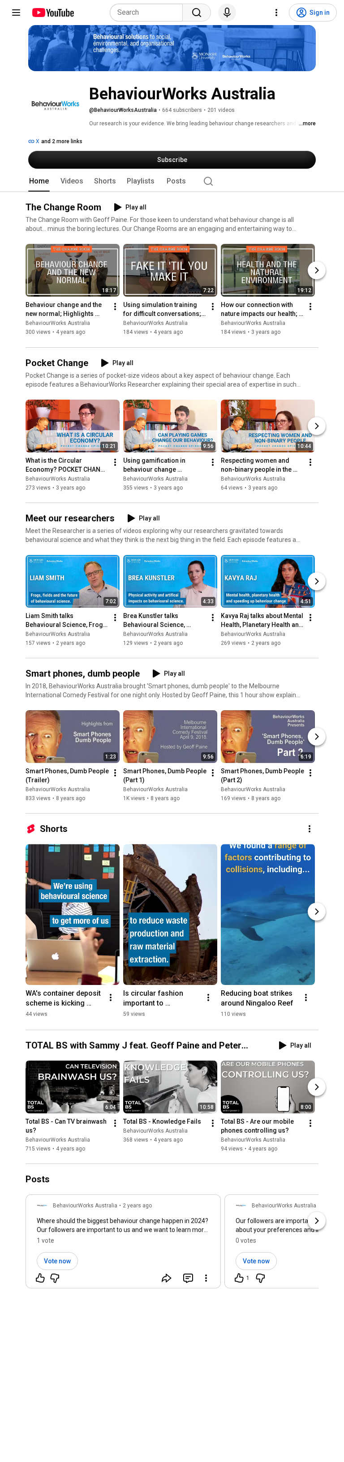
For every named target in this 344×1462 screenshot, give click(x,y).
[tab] (39, 181)
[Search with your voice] (227, 12)
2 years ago (137, 1205)
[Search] (196, 12)
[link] (123, 1244)
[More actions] (115, 307)
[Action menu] (206, 1278)
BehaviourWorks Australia (58, 323)
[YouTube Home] (52, 12)
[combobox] (149, 12)
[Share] (167, 1278)
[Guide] (16, 12)
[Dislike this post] (54, 1278)
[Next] (317, 271)
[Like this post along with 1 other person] (239, 1278)
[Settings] (276, 12)
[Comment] (188, 1278)
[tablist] (172, 181)
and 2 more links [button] (61, 141)
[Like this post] (40, 1278)
